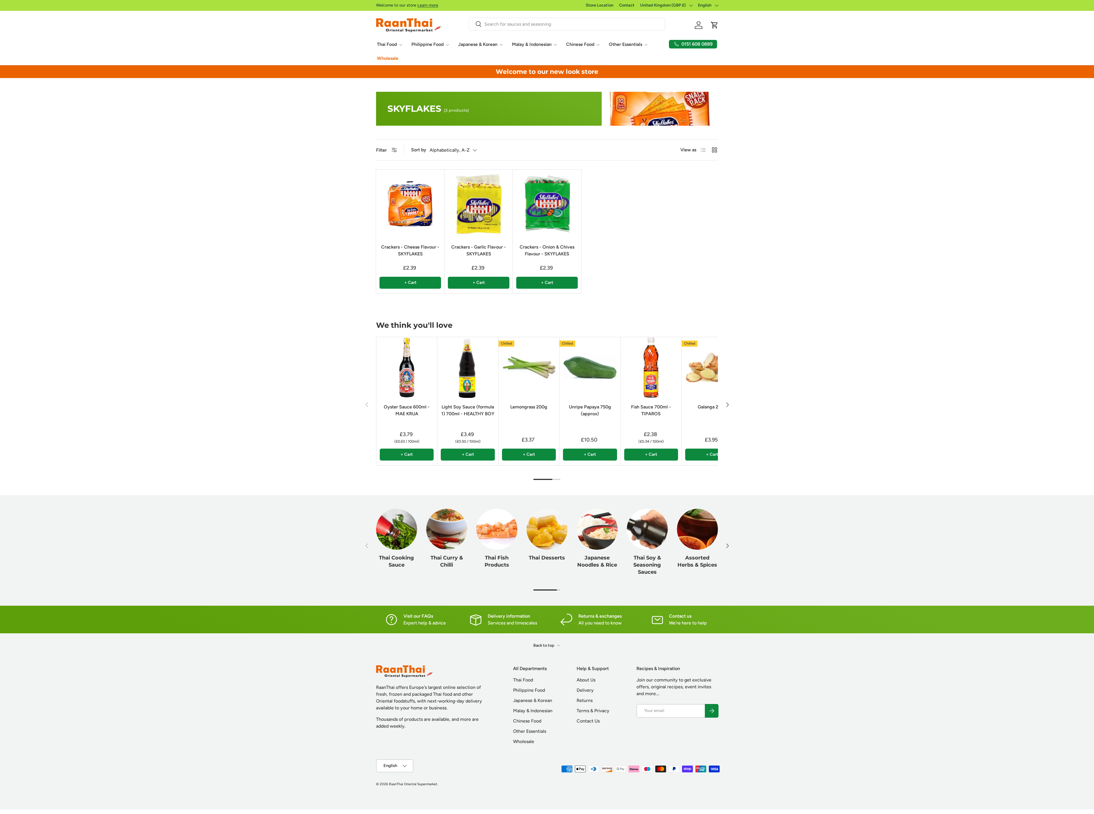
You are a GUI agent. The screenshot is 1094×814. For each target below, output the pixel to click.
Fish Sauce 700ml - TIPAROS (651, 410)
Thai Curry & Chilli (446, 561)
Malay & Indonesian (532, 44)
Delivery (585, 690)
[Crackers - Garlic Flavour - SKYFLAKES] (478, 204)
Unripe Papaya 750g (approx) (590, 410)
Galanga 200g (712, 407)
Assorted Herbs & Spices (697, 561)
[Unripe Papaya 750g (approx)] (590, 367)
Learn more (427, 5)
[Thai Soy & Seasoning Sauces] (647, 529)
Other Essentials (625, 44)
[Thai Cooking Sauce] (396, 529)
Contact (626, 5)
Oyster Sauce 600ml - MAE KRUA (407, 410)
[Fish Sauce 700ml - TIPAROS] (651, 367)
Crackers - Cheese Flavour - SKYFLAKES (410, 250)
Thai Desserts (547, 558)
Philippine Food (427, 44)
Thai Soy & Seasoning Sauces (647, 565)
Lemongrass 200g (528, 407)
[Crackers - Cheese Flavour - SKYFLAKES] (410, 204)
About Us (586, 680)
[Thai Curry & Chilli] (446, 529)
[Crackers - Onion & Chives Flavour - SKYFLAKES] (547, 204)
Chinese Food (580, 44)
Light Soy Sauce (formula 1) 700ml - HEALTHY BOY (467, 410)
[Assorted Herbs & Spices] (697, 529)
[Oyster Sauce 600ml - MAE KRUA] (406, 367)
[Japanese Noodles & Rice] (597, 529)
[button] (714, 25)
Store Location (599, 5)
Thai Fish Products (497, 561)
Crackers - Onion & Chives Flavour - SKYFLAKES (547, 250)
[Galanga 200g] (712, 367)
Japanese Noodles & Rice (597, 561)
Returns (585, 700)
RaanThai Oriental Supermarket (413, 784)
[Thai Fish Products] (496, 529)
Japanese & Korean (477, 44)
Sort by (418, 149)
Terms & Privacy (593, 710)
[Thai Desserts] (547, 529)
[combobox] (567, 24)
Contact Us (588, 721)
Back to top (544, 645)
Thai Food (387, 44)
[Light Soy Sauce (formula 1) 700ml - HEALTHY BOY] (467, 367)
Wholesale (387, 58)
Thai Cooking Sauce (396, 561)
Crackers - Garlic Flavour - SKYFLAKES (478, 250)
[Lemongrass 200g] (529, 367)
